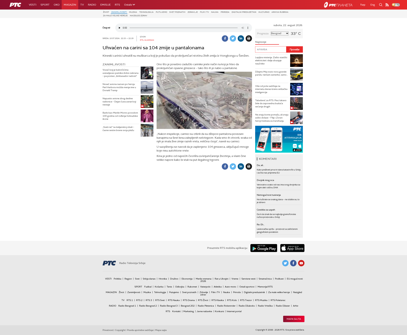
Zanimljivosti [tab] (114, 64)
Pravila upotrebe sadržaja (140, 330)
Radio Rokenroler (226, 305)
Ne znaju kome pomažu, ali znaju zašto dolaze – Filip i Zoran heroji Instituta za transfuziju (271, 117)
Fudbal (148, 286)
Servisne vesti (248, 278)
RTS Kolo (232, 300)
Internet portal (234, 311)
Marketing (188, 311)
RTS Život (203, 300)
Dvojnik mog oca (265, 180)
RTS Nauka (174, 300)
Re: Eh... (261, 224)
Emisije (105, 4)
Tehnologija (146, 12)
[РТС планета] (338, 5)
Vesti (32, 4)
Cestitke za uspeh (266, 209)
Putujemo (161, 12)
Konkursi (219, 311)
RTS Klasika (217, 300)
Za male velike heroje (115, 15)
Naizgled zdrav (138, 15)
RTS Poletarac (278, 300)
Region (128, 278)
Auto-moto (230, 286)
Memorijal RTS (265, 286)
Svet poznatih (177, 12)
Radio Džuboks (247, 305)
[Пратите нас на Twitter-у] (285, 263)
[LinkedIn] (241, 38)
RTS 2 (139, 300)
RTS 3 (149, 300)
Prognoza (263, 33)
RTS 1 (130, 300)
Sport (45, 4)
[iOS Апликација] (279, 139)
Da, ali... (260, 165)
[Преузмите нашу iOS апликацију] (292, 248)
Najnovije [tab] (260, 42)
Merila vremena (203, 278)
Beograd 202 (188, 305)
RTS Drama (189, 300)
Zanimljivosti (119, 12)
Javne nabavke (204, 311)
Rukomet (192, 286)
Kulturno (264, 12)
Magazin (70, 4)
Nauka (214, 12)
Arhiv (295, 305)
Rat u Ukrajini (221, 278)
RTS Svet (160, 300)
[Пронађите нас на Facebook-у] (293, 263)
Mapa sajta (294, 319)
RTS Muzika (261, 300)
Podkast (279, 278)
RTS (117, 4)
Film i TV (204, 12)
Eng (372, 4)
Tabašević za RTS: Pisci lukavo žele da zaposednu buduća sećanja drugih (270, 103)
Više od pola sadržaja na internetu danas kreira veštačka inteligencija (271, 89)
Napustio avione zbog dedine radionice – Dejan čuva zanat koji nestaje (119, 101)
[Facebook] (225, 38)
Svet (137, 278)
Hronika (163, 278)
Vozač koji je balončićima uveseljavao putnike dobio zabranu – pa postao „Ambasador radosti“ (120, 72)
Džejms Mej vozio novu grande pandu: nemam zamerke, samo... (271, 73)
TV (82, 4)
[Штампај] (249, 38)
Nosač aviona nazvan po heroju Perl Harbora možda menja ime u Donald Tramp (119, 87)
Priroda (225, 12)
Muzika (133, 12)
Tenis (169, 286)
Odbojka (179, 286)
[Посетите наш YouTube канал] (301, 263)
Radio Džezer (283, 305)
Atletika (218, 286)
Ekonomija (187, 278)
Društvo (174, 278)
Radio (92, 4)
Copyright (120, 330)
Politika (117, 278)
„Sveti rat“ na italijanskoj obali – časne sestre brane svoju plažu (118, 129)
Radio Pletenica (206, 305)
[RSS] (387, 5)
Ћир (362, 4)
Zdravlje (193, 12)
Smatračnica (265, 278)
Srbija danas (149, 278)
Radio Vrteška (265, 305)
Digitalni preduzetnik (244, 12)
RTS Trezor (246, 300)
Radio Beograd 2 (148, 305)
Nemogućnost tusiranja (269, 194)
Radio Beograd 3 (169, 305)
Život (106, 12)
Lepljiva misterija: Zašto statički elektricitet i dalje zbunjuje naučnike (271, 60)
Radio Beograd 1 (127, 305)
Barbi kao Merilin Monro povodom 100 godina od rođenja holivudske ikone (120, 115)
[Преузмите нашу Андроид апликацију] (263, 248)
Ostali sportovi (246, 286)
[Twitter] (233, 38)
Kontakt (176, 311)
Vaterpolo (205, 286)
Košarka (159, 286)
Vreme (234, 278)
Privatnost (108, 330)
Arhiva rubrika (280, 12)
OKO (57, 4)
